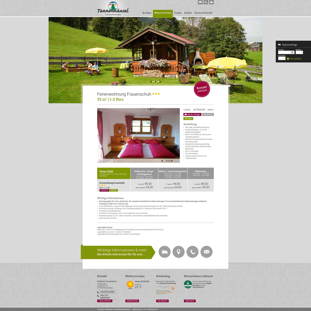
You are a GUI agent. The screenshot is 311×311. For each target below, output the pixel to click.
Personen (281, 56)
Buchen (188, 118)
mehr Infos (189, 301)
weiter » (210, 109)
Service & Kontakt (203, 12)
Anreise (281, 50)
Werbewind (151, 309)
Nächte (298, 50)
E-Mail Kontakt (202, 89)
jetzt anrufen (192, 252)
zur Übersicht (199, 109)
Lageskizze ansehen (179, 252)
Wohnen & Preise (162, 12)
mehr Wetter (132, 301)
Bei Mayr (147, 12)
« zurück (186, 109)
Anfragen (104, 190)
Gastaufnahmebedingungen (122, 309)
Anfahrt (188, 12)
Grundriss (208, 114)
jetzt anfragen (296, 58)
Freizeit (177, 12)
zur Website (162, 301)
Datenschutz (109, 309)
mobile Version (136, 309)
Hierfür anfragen (194, 114)
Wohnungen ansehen (165, 252)
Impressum (100, 309)
